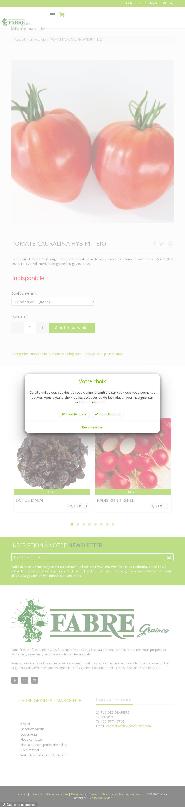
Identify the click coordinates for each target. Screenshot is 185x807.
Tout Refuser (75, 414)
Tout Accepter (109, 414)
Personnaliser (92, 427)
